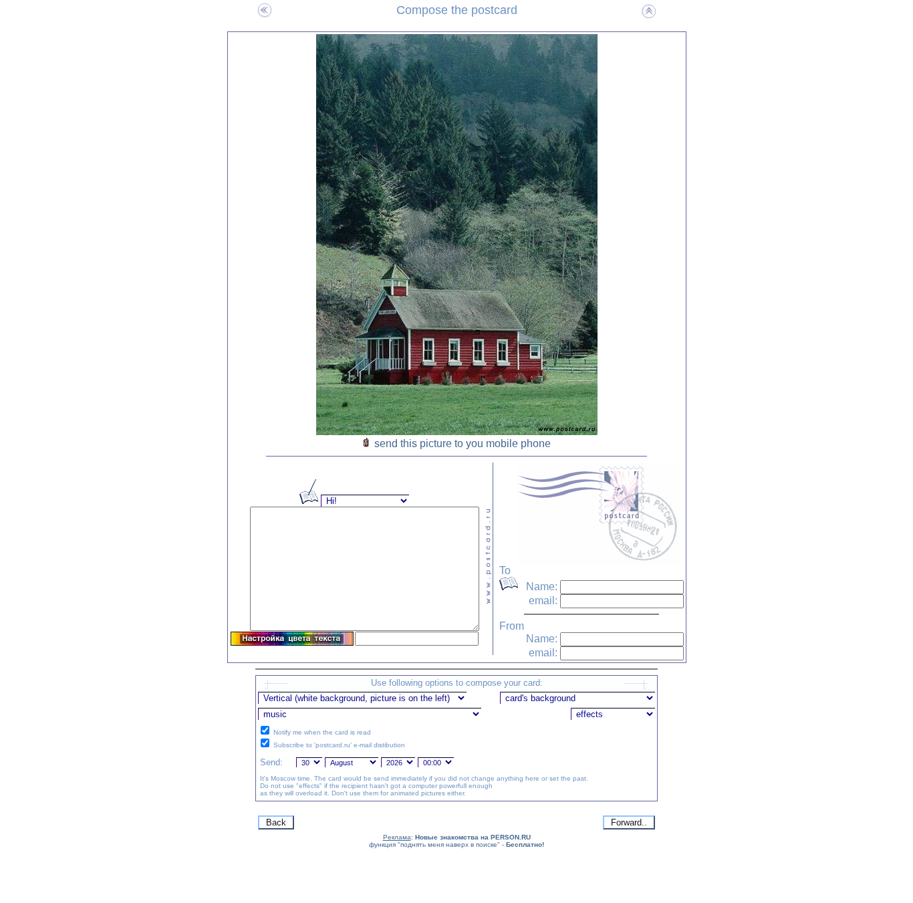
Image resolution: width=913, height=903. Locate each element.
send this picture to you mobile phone (462, 443)
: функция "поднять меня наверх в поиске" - (456, 840)
